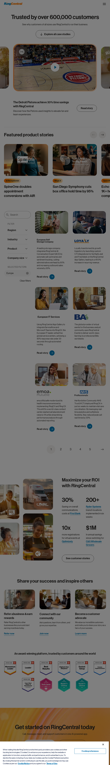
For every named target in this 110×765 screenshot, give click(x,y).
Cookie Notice (24, 763)
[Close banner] (103, 744)
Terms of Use (51, 763)
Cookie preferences (90, 751)
